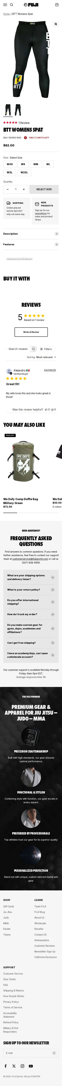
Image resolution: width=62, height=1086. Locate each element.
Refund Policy (11, 1022)
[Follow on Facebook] (5, 1066)
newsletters (41, 213)
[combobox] (41, 357)
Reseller (38, 928)
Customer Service (13, 973)
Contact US (40, 934)
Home (6, 13)
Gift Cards (8, 906)
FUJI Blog (39, 912)
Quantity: (8, 181)
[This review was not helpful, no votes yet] (52, 409)
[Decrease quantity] (7, 189)
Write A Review (31, 332)
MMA (6, 923)
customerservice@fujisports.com (30, 558)
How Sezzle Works (13, 996)
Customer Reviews (44, 945)
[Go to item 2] (18, 110)
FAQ (5, 985)
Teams (7, 934)
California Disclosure (45, 957)
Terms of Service (12, 1007)
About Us (39, 917)
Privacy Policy (11, 1001)
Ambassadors (41, 940)
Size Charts (9, 979)
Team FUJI (40, 906)
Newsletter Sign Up (44, 951)
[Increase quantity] (24, 189)
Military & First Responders (10, 1030)
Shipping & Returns (13, 990)
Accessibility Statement (10, 1015)
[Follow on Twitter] (14, 1066)
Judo (6, 917)
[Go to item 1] (8, 110)
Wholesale (40, 923)
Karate (6, 928)
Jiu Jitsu (7, 912)
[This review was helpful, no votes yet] (46, 409)
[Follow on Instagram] (22, 1066)
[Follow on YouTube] (31, 1066)
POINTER (35, 1076)
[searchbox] (18, 349)
